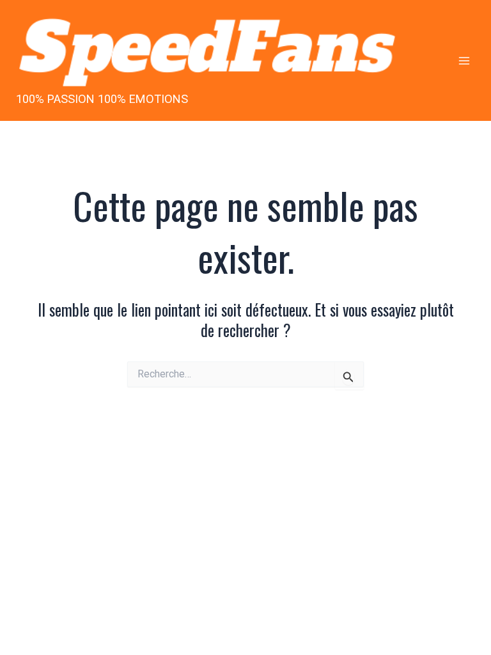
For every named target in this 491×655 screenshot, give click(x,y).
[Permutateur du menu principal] (463, 60)
